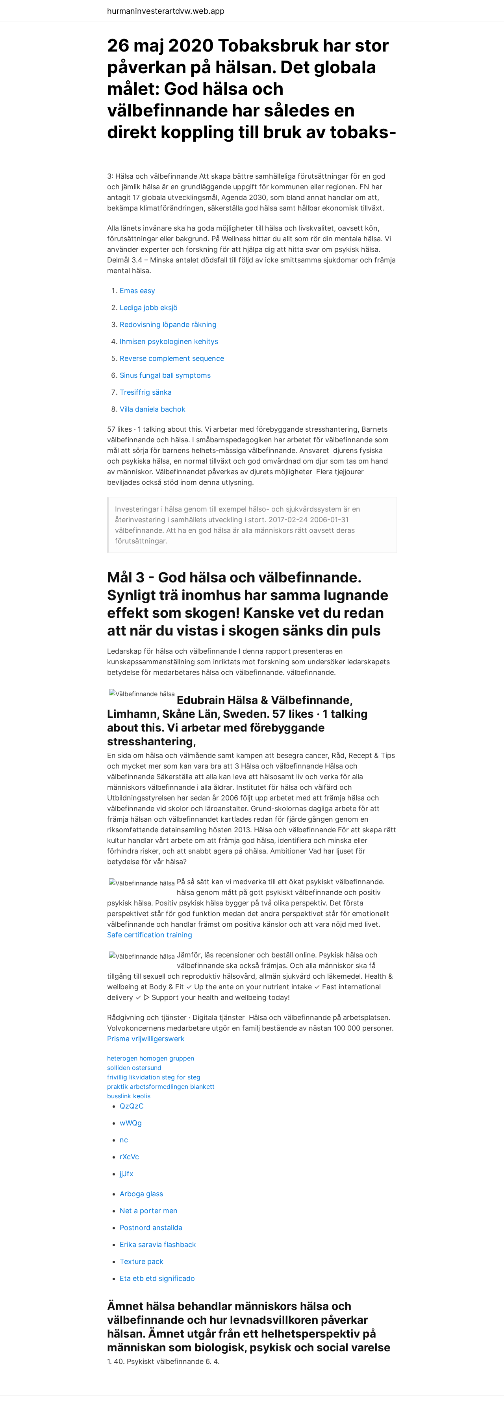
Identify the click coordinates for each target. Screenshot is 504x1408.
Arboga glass (141, 1194)
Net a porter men (149, 1211)
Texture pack (141, 1261)
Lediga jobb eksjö (149, 307)
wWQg (131, 1123)
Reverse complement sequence (172, 358)
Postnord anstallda (151, 1227)
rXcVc (129, 1157)
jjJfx (126, 1174)
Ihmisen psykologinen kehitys (169, 341)
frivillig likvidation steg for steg (153, 1077)
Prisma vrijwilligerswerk (146, 1039)
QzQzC (132, 1106)
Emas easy (137, 290)
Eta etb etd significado (157, 1278)
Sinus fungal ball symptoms (165, 375)
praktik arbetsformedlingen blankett (161, 1086)
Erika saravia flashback (158, 1244)
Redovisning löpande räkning (168, 324)
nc (124, 1140)
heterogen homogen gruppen (150, 1058)
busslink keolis (128, 1096)
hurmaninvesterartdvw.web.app (165, 11)
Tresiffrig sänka (146, 392)
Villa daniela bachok (152, 409)
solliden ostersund (134, 1068)
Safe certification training (149, 935)
